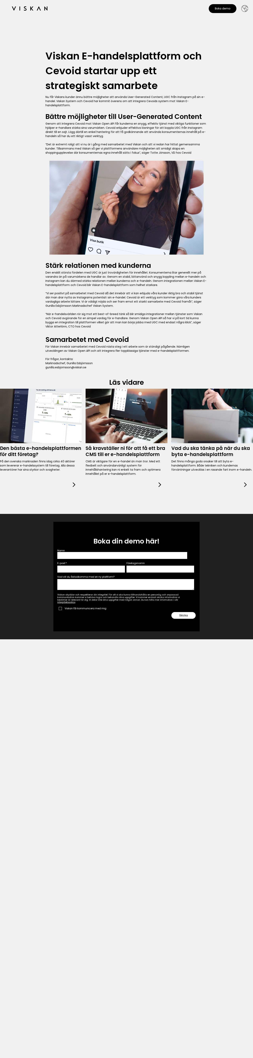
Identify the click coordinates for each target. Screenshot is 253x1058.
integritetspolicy (66, 602)
